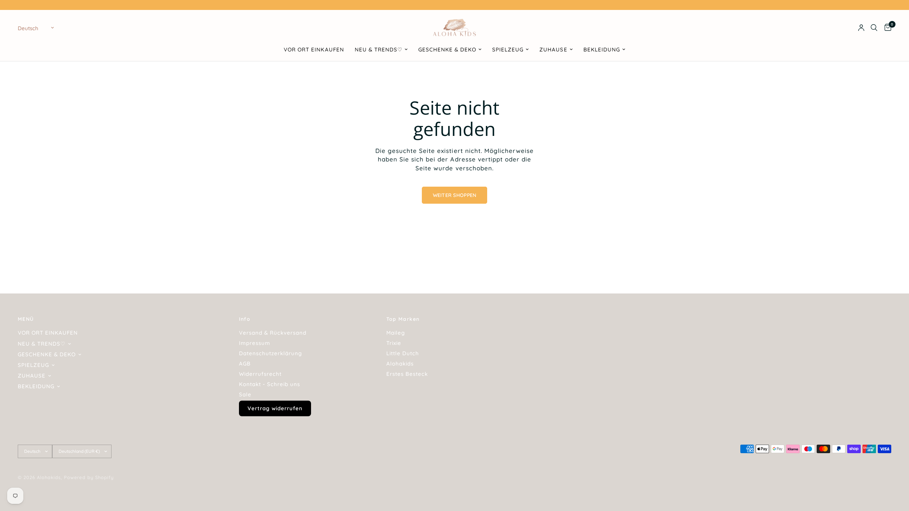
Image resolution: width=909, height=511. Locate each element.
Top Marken (403, 319)
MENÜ (26, 319)
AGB (245, 363)
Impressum (254, 343)
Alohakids (400, 363)
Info (245, 319)
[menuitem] (313, 49)
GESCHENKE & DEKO (447, 49)
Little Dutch (402, 353)
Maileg (395, 332)
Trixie (393, 343)
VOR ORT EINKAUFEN (314, 49)
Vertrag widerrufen (275, 408)
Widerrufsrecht (260, 373)
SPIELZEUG (507, 49)
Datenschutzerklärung (270, 353)
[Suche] (874, 27)
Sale (245, 394)
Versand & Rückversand (272, 332)
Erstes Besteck (407, 373)
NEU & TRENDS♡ (378, 49)
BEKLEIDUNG (601, 49)
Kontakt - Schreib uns (269, 384)
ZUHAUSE (553, 49)
